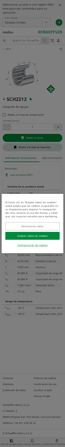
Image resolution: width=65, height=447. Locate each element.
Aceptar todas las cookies (32, 235)
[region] (33, 223)
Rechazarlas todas (33, 226)
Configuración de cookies (32, 245)
